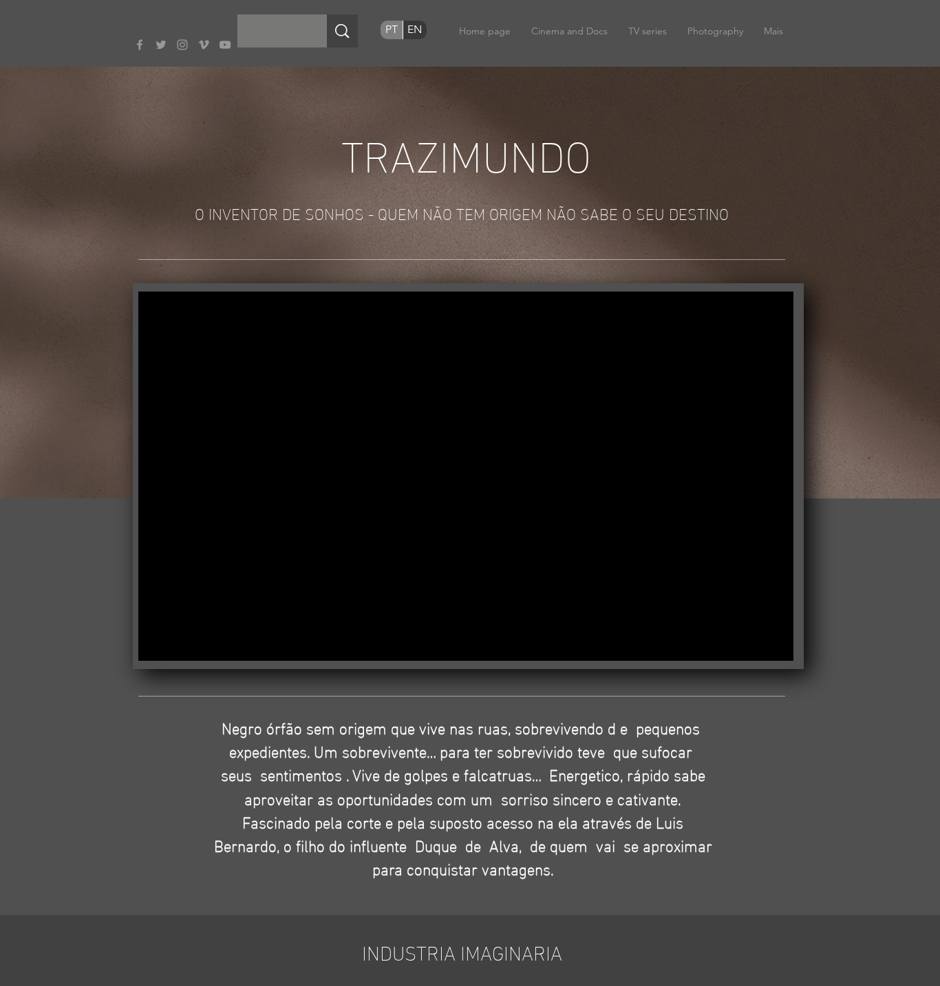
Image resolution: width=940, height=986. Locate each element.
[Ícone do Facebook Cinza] (140, 45)
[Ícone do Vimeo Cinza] (204, 45)
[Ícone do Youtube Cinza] (225, 45)
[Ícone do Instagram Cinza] (182, 45)
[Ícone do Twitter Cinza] (161, 45)
